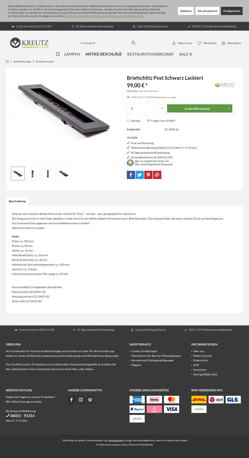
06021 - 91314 (22, 415)
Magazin (136, 365)
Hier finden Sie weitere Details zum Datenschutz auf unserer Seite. (104, 16)
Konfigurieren (231, 10)
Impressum (200, 369)
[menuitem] (231, 43)
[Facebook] (131, 175)
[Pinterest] (148, 175)
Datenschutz (200, 360)
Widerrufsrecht (202, 355)
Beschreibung (17, 201)
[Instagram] (81, 399)
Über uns (198, 351)
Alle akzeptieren (207, 10)
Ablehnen (186, 10)
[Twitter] (140, 175)
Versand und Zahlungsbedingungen (152, 360)
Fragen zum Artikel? (163, 120)
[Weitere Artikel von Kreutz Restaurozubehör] (224, 84)
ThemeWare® (146, 444)
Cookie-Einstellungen (144, 351)
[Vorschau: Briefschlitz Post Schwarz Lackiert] (18, 173)
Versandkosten (116, 440)
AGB (196, 365)
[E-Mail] (157, 175)
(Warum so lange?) (168, 97)
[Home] (57, 54)
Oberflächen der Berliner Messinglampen (156, 355)
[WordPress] (90, 399)
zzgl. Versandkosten (148, 90)
